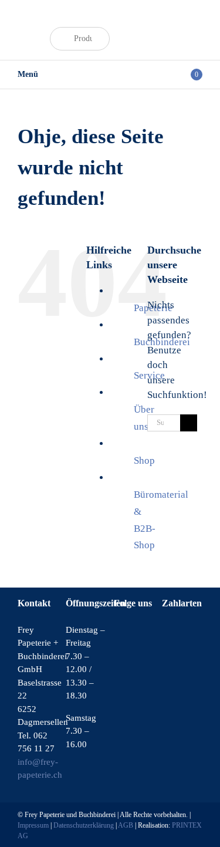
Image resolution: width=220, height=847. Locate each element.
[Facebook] (117, 631)
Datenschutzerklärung (83, 825)
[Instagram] (133, 631)
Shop (144, 460)
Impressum (33, 825)
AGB (125, 825)
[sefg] (32, 23)
